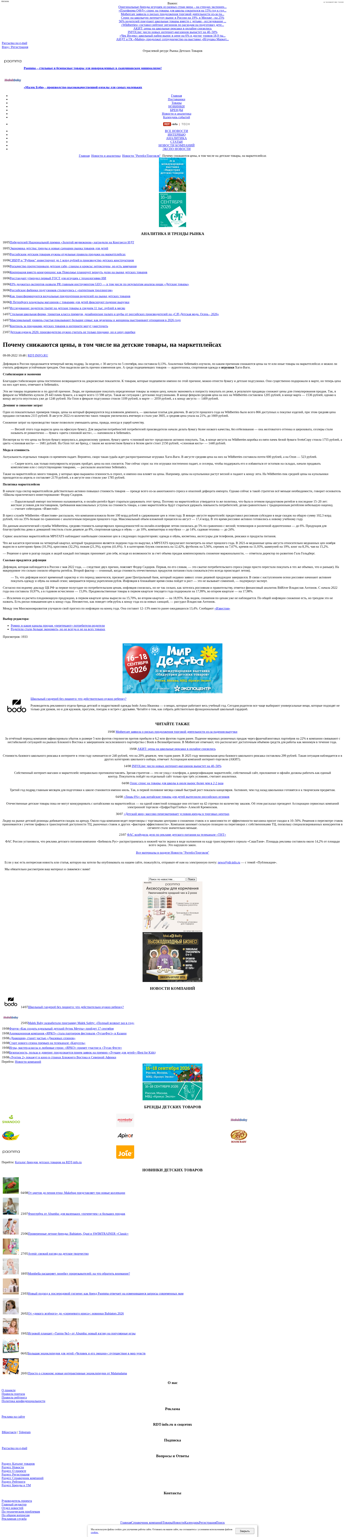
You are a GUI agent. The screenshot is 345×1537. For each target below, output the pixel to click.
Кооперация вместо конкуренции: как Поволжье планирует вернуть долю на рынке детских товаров (78, 272)
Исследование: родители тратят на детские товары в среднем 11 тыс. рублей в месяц (67, 308)
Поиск (220, 1522)
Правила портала (13, 1394)
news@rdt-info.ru (229, 862)
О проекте (9, 1390)
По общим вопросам (16, 1515)
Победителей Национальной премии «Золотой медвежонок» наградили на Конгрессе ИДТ (72, 242)
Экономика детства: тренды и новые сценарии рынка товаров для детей (59, 248)
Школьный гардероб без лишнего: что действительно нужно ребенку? (78, 698)
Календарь (191, 1522)
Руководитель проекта (17, 1500)
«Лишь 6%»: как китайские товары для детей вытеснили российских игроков (176, 796)
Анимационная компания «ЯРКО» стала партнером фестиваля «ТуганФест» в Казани (68, 1033)
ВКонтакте (9, 1432)
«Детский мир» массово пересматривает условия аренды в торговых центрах (176, 814)
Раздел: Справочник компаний (23, 1478)
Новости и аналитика (176, 113)
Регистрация (207, 1522)
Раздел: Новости (13, 1467)
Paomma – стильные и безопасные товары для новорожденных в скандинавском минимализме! (93, 68)
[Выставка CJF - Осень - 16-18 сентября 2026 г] (172, 1099)
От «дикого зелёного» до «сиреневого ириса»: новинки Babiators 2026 (76, 1313)
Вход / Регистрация (15, 47)
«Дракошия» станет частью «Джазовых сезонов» (42, 1038)
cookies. (95, 1532)
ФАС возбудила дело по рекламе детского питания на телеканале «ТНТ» (176, 834)
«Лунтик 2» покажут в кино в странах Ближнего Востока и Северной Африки (62, 1057)
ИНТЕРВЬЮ (176, 134)
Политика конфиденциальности (23, 1401)
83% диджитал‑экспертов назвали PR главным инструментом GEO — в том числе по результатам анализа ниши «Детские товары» (99, 284)
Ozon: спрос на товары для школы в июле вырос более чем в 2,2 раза (176, 783)
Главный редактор (14, 1504)
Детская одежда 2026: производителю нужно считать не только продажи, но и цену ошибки (72, 332)
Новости (178, 1522)
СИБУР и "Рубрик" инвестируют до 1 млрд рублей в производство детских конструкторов (72, 260)
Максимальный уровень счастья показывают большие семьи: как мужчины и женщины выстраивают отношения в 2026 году (95, 320)
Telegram (25, 1432)
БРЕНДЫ (176, 110)
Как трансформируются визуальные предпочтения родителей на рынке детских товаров (70, 296)
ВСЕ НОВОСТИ (176, 131)
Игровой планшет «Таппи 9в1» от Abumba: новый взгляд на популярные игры (82, 1333)
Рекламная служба (14, 1518)
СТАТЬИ (176, 141)
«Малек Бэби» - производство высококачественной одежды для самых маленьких (83, 87)
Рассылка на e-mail (14, 43)
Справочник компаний (147, 1522)
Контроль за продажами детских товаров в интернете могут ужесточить (59, 326)
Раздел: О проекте (14, 1471)
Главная (176, 95)
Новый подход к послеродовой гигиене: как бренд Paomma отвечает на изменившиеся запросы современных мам (105, 1293)
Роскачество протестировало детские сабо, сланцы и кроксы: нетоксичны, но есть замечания (73, 266)
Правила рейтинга (14, 1397)
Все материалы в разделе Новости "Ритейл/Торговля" (172, 852)
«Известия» (222, 608)
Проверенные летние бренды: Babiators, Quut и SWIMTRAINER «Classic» (78, 1233)
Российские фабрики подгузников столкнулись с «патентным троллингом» (61, 290)
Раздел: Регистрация (15, 1474)
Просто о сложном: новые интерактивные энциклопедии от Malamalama (77, 1373)
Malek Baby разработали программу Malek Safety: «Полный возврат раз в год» (81, 1023)
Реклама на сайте (13, 1416)
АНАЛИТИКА (176, 138)
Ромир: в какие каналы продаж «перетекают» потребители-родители (58, 625)
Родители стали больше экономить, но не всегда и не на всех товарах (58, 629)
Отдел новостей (12, 1508)
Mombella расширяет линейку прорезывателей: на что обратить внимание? (79, 1273)
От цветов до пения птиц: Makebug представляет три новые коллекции (76, 1192)
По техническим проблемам (21, 1511)
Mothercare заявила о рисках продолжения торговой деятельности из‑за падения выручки (176, 731)
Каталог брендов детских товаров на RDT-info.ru (48, 1162)
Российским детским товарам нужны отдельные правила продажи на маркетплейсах (68, 254)
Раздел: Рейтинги (13, 1481)
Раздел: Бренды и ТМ (16, 1485)
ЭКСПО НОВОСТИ (177, 149)
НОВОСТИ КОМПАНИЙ (177, 145)
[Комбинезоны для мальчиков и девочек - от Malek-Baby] (172, 981)
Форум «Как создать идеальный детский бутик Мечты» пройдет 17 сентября (61, 1028)
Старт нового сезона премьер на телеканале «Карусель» (47, 1043)
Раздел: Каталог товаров (18, 1463)
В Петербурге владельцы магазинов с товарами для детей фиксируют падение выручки (69, 302)
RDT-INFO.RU (38, 355)
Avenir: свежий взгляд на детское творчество (58, 1253)
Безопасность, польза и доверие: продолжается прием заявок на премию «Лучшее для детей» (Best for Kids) (82, 1052)
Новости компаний (28, 1061)
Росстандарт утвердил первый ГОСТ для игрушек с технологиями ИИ (58, 278)
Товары (177, 103)
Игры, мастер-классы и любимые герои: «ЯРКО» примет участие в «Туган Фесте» (65, 1047)
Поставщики (176, 99)
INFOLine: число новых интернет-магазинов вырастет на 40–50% (176, 766)
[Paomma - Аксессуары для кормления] (172, 930)
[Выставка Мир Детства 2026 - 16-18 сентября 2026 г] (172, 692)
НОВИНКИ (176, 106)
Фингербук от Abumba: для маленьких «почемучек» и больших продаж (76, 1213)
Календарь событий (176, 117)
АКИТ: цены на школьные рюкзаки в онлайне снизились (176, 749)
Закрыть (245, 1531)
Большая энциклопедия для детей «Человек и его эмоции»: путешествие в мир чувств (87, 1353)
